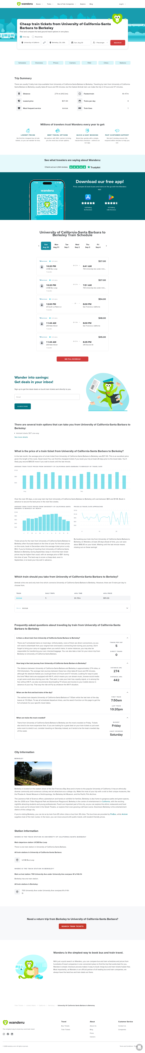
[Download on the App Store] (88, 197)
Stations (123, 63)
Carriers (72, 63)
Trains (49, 4)
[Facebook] (8, 1034)
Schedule (22, 63)
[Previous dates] (38, 246)
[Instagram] (4, 1034)
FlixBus (113, 814)
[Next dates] (106, 246)
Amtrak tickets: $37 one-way (27, 433)
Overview (39, 63)
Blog (91, 4)
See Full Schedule (73, 359)
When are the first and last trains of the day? (34, 692)
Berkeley (51, 1005)
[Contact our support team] (139, 1047)
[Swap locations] (44, 42)
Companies (122, 1029)
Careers (92, 1037)
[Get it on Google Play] (111, 197)
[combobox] (30, 42)
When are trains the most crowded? (30, 718)
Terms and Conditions (126, 1046)
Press (92, 1033)
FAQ (89, 63)
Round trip (38, 37)
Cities (106, 63)
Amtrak (19, 598)
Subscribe (22, 406)
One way (26, 37)
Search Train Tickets (73, 926)
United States (31, 1005)
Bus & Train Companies (66, 4)
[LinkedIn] (12, 1034)
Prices (55, 63)
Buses (38, 4)
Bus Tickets (65, 1026)
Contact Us (122, 1026)
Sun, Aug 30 (78, 42)
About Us (93, 1026)
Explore (83, 4)
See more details (21, 437)
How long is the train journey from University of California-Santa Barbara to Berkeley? (51, 663)
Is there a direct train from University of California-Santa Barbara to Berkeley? (48, 638)
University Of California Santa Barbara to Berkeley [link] (76, 1005)
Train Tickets (18, 1005)
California (106, 801)
